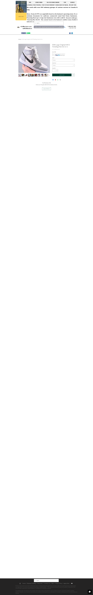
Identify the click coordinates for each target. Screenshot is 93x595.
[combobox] (63, 60)
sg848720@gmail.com (27, 28)
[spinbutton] (55, 70)
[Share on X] (60, 80)
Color (53, 57)
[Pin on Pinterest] (55, 80)
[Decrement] (53, 70)
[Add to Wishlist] (73, 75)
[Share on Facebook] (53, 80)
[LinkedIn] (72, 33)
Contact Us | (47, 583)
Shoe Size (54, 62)
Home (19, 39)
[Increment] (57, 70)
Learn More (62, 55)
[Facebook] (70, 33)
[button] (39, 2)
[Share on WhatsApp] (58, 80)
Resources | (40, 583)
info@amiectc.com (26, 26)
